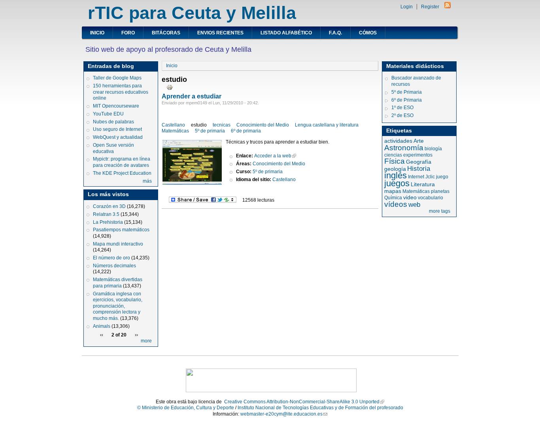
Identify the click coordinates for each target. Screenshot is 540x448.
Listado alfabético (286, 33)
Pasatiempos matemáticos (121, 230)
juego (442, 177)
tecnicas (221, 125)
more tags (439, 211)
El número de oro (111, 258)
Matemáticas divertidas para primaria (117, 283)
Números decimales (114, 265)
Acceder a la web (272, 156)
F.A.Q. (335, 33)
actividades (398, 141)
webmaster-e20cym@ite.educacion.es (281, 414)
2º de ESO (402, 115)
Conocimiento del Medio (262, 125)
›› (136, 335)
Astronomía (403, 148)
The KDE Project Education (122, 173)
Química (393, 197)
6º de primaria (246, 131)
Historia (418, 168)
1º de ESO (402, 107)
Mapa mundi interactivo (118, 244)
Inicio (97, 33)
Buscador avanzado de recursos (416, 81)
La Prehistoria (108, 222)
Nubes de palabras (113, 122)
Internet (416, 177)
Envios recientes (220, 33)
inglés (395, 175)
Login (406, 6)
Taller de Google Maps (117, 78)
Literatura (423, 184)
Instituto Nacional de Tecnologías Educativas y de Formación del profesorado (320, 407)
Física (394, 161)
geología (395, 169)
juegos (397, 183)
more (146, 341)
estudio (199, 125)
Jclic (430, 177)
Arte (418, 141)
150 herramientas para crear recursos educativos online (120, 92)
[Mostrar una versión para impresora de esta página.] (169, 87)
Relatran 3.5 (106, 214)
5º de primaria (210, 131)
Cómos (368, 33)
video (410, 197)
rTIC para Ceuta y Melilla (192, 13)
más (147, 181)
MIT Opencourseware (116, 106)
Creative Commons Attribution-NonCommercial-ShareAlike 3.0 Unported (302, 402)
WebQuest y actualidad (118, 137)
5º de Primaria (406, 92)
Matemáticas (175, 131)
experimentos (417, 155)
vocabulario (430, 197)
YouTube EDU (108, 114)
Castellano (173, 125)
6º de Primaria (406, 100)
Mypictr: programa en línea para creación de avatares (121, 162)
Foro (128, 33)
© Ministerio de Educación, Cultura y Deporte (185, 407)
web (414, 204)
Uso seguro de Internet (117, 129)
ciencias (393, 155)
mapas (392, 191)
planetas (440, 191)
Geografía (418, 162)
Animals (101, 326)
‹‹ (101, 335)
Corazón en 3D (109, 206)
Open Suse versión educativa (113, 148)
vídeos (395, 204)
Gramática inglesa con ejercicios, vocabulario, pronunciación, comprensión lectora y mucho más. (117, 306)
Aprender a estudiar (191, 96)
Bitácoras (166, 33)
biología (433, 148)
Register (430, 6)
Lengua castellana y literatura (327, 125)
